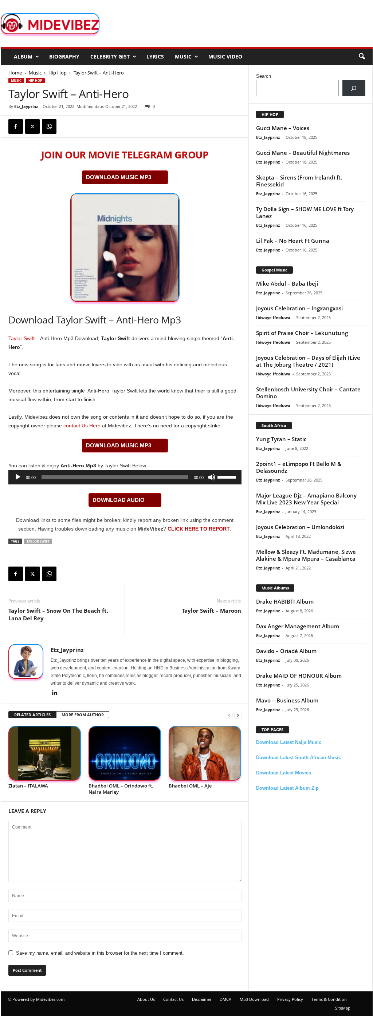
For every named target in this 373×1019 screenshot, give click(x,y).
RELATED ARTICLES (32, 714)
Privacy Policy (290, 999)
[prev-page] (229, 715)
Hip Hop (57, 72)
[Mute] (211, 477)
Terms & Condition (329, 999)
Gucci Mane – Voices (282, 128)
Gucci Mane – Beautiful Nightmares (303, 152)
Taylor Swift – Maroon (211, 610)
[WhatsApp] (49, 126)
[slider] (227, 476)
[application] (125, 477)
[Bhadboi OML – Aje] (205, 753)
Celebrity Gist (110, 56)
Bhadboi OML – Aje (190, 785)
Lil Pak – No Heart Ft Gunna (292, 240)
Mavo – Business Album (287, 700)
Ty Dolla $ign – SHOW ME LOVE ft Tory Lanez (305, 212)
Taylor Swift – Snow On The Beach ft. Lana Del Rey (58, 614)
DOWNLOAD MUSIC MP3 (118, 177)
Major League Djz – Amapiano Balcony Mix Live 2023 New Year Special (306, 499)
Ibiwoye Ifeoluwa (273, 317)
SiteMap (342, 1008)
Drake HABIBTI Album (285, 601)
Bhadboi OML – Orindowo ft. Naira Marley (121, 788)
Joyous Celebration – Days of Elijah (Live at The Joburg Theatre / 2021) (308, 361)
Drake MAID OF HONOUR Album (299, 675)
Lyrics (155, 56)
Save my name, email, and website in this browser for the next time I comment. (100, 953)
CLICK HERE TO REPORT (199, 529)
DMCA (225, 999)
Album (23, 56)
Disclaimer (201, 999)
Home (15, 72)
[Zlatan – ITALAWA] (44, 753)
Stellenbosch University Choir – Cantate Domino (308, 393)
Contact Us (173, 999)
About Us (146, 999)
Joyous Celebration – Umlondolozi (300, 527)
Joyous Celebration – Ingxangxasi (299, 308)
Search (263, 76)
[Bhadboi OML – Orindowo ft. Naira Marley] (125, 753)
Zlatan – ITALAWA (28, 785)
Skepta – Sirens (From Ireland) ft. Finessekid (299, 181)
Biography (64, 56)
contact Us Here (82, 425)
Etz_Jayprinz (26, 106)
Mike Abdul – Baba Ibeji (287, 283)
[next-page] (238, 715)
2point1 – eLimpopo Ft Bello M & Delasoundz (298, 467)
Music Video (225, 56)
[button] (362, 57)
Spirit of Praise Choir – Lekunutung (302, 333)
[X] (32, 126)
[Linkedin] (55, 693)
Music (183, 56)
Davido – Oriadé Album (286, 651)
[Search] (353, 88)
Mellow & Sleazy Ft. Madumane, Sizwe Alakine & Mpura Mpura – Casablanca (306, 555)
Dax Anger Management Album (297, 626)
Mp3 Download (254, 999)
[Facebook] (15, 126)
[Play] (17, 477)
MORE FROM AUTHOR (83, 714)
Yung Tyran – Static (281, 439)
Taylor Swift (21, 338)
